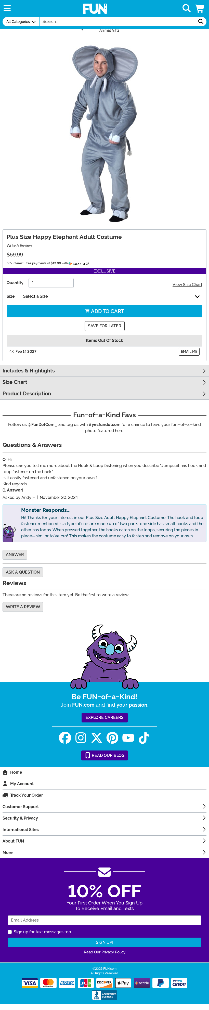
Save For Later (104, 325)
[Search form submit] (200, 21)
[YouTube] (128, 738)
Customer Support (21, 806)
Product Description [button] (27, 394)
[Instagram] (81, 738)
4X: (12, 351)
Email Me (189, 351)
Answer (15, 554)
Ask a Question (23, 572)
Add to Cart (107, 311)
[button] (200, 9)
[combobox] (117, 21)
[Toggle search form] (186, 9)
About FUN (13, 841)
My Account (22, 783)
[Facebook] (65, 738)
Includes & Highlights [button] (29, 371)
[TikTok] (144, 738)
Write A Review (19, 245)
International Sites (21, 829)
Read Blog (108, 755)
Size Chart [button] (15, 382)
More (8, 852)
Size (11, 296)
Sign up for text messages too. (43, 931)
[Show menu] (7, 9)
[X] (96, 738)
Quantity (15, 282)
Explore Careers (105, 717)
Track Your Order (26, 795)
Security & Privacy (20, 818)
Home (16, 772)
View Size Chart (187, 284)
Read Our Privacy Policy (104, 952)
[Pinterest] (112, 738)
